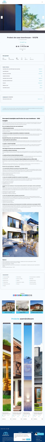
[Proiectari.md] (4, 3)
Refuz (24, 439)
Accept (28, 439)
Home (17, 31)
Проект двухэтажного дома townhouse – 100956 (11, 262)
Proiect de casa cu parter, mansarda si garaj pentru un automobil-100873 (17, 413)
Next (43, 17)
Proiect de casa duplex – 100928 (8, 263)
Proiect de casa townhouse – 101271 (8, 267)
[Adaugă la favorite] (22, 50)
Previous (2, 17)
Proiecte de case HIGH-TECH (24, 31)
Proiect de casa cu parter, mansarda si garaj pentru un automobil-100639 (38, 413)
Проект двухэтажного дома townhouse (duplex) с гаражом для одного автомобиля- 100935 (19, 261)
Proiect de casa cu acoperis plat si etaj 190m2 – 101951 (26, 413)
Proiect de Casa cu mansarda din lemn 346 (6, 413)
